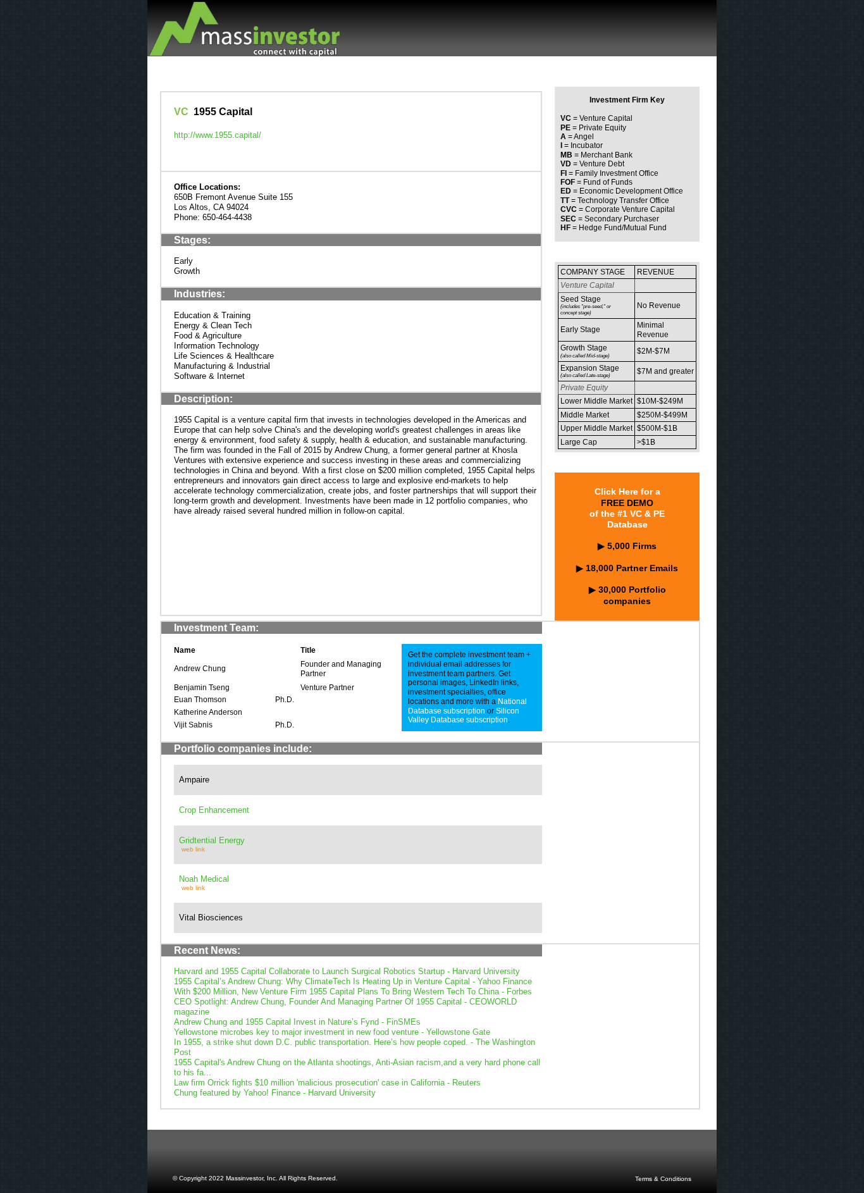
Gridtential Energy (212, 840)
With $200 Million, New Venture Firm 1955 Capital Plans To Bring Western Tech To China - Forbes (353, 991)
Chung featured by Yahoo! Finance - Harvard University (275, 1092)
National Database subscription (467, 706)
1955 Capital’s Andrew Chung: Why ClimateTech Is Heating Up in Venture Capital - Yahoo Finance (353, 981)
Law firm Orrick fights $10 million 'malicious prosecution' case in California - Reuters (327, 1082)
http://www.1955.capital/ (217, 135)
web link (193, 849)
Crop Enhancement (214, 810)
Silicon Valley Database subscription (463, 716)
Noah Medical (204, 879)
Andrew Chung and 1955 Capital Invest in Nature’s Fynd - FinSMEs (297, 1022)
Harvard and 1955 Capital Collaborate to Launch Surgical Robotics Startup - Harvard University (347, 971)
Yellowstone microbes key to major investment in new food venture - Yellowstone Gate (332, 1032)
